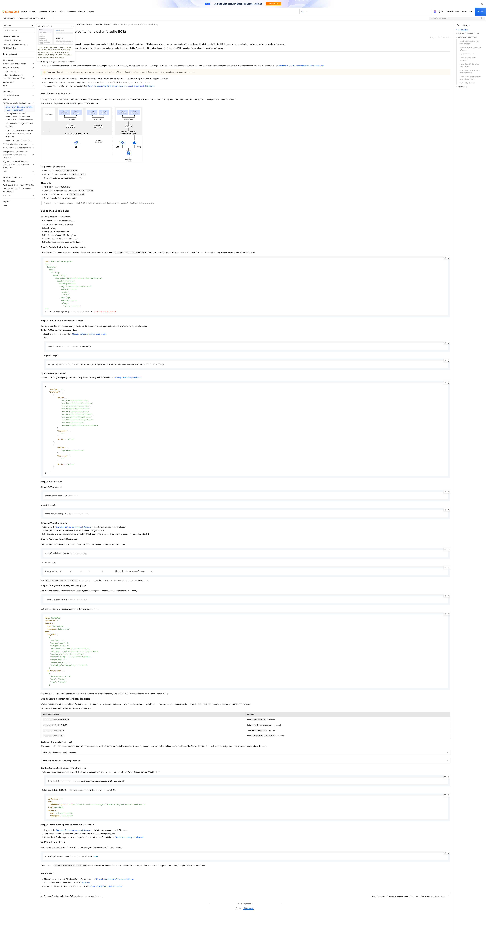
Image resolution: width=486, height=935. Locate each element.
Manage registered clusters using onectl (89, 334)
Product (446, 38)
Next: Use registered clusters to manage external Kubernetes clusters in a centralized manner (408, 896)
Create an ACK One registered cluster (106, 886)
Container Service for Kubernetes (31, 18)
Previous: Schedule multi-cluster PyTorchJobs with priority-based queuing (73, 896)
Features (86, 882)
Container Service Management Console (73, 527)
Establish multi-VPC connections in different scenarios (301, 65)
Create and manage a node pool (129, 837)
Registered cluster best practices (107, 24)
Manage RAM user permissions (128, 377)
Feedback (249, 908)
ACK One (80, 24)
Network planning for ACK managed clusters (115, 879)
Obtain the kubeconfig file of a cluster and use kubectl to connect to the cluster (120, 85)
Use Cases (90, 24)
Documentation (9, 18)
